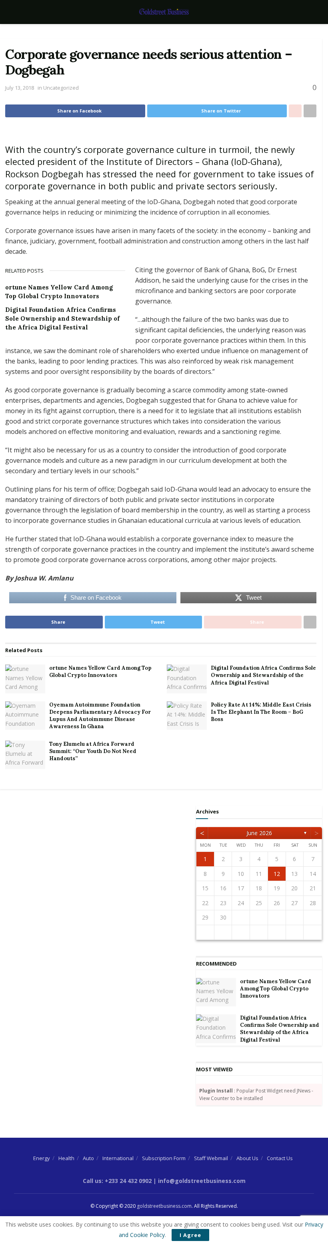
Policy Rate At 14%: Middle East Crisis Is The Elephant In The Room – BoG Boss (261, 712)
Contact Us (280, 1158)
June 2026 (259, 833)
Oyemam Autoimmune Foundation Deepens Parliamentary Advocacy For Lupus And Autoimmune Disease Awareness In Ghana (100, 715)
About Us (247, 1158)
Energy (41, 1158)
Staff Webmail (211, 1158)
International (118, 1158)
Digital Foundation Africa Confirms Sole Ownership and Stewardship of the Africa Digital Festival (62, 318)
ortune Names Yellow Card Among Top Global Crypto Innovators (100, 672)
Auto (88, 1158)
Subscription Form (164, 1158)
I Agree (190, 1235)
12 (277, 874)
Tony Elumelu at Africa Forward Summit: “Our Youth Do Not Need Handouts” (92, 751)
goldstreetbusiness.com (164, 1206)
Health (66, 1158)
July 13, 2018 (19, 87)
